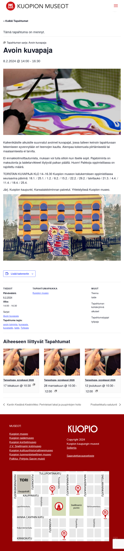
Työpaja (25, 327)
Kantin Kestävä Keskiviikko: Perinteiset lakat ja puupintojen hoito (43, 404)
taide (16, 327)
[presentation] (21, 362)
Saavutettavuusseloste (80, 455)
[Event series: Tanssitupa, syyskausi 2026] (34, 385)
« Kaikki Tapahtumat (15, 21)
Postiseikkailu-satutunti (104, 404)
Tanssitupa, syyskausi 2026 (18, 380)
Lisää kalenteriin (20, 273)
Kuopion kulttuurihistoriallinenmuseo (31, 450)
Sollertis (72, 447)
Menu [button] (112, 5)
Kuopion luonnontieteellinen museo (30, 454)
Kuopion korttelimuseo (22, 442)
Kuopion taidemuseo (21, 438)
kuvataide (8, 327)
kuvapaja (23, 324)
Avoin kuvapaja (11, 316)
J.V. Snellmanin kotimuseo (25, 446)
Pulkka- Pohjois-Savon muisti (27, 458)
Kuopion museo (41, 293)
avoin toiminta (10, 324)
